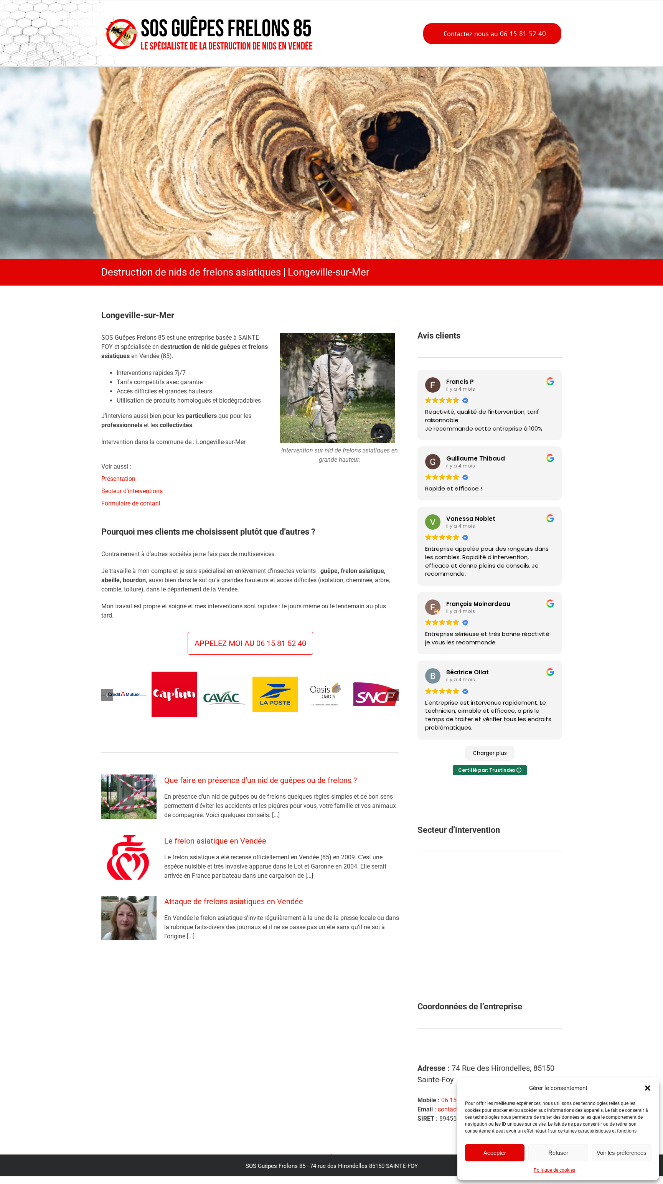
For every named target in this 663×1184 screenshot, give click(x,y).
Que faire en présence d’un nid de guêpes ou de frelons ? (260, 788)
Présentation (118, 478)
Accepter (494, 1152)
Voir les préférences (622, 1152)
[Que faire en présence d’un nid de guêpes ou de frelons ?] (129, 804)
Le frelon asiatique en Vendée (215, 848)
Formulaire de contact (130, 503)
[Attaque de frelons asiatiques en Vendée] (129, 925)
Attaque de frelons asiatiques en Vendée (233, 909)
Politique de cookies (554, 1170)
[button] (647, 1088)
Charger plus (490, 753)
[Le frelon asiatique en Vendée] (129, 865)
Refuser (558, 1152)
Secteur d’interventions (132, 491)
